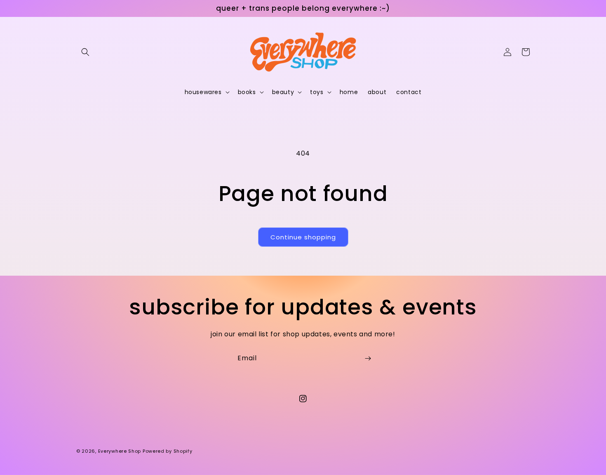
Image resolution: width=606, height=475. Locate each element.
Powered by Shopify (168, 451)
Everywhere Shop (119, 451)
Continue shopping (303, 237)
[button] (85, 52)
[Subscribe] (368, 358)
